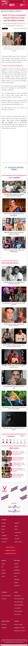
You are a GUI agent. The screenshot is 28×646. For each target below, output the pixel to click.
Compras (4, 541)
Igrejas (16, 526)
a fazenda (14, 169)
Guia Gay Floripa (18, 611)
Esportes (17, 523)
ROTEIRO (4, 519)
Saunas (16, 535)
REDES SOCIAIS (5, 621)
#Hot (15, 576)
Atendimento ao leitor (10, 553)
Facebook (4, 624)
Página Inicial (4, 11)
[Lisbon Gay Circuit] (14, 506)
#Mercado (16, 579)
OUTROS (16, 621)
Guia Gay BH (17, 608)
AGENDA (16, 436)
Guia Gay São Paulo (19, 598)
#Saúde (16, 582)
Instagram (4, 627)
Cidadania (4, 535)
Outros (3, 576)
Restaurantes (18, 532)
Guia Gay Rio (17, 614)
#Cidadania (17, 570)
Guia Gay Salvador (18, 605)
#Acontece (17, 573)
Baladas (4, 526)
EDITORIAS (17, 560)
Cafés (3, 532)
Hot (2, 567)
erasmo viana (20, 167)
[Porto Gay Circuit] (14, 511)
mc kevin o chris (12, 167)
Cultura (3, 570)
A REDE (16, 592)
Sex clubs (17, 538)
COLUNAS (4, 592)
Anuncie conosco (10, 547)
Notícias (11, 11)
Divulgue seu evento (10, 550)
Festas (3, 564)
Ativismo (4, 573)
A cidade (4, 523)
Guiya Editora (17, 595)
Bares (3, 529)
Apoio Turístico (18, 541)
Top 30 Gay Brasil (6, 595)
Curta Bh (4, 598)
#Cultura (16, 567)
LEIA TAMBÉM (14, 177)
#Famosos (18, 11)
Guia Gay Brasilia (18, 602)
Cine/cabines (5, 538)
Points (16, 529)
